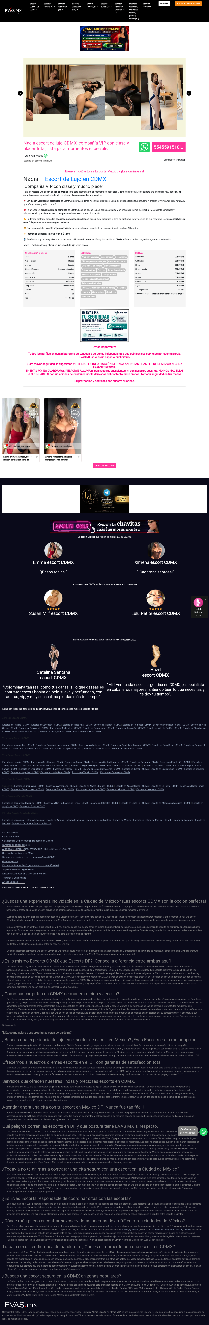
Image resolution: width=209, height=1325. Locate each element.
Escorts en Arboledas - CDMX (94, 745)
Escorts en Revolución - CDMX (175, 762)
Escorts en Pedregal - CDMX (136, 724)
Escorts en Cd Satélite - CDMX (127, 748)
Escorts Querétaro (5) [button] (62, 7)
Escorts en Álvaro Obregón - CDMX (96, 786)
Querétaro (134, 1229)
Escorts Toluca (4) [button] (91, 5)
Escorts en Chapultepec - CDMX (35, 769)
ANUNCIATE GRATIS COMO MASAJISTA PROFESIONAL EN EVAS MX (36, 849)
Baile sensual (107, 257)
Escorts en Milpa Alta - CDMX (77, 724)
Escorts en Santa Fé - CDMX (134, 803)
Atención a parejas (90, 257)
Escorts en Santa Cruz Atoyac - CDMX (101, 769)
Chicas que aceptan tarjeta (94, 261)
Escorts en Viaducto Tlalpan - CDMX (171, 724)
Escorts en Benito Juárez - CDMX (27, 789)
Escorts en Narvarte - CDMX (150, 789)
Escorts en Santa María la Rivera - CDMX (48, 765)
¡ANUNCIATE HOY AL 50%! (188, 3)
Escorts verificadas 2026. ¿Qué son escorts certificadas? (30, 865)
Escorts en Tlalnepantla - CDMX (66, 748)
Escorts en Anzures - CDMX (157, 765)
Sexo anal (121, 288)
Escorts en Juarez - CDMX (135, 769)
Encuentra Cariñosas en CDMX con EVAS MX (24, 873)
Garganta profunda (116, 270)
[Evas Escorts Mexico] (21, 1305)
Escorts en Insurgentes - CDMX (55, 731)
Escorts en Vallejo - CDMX (97, 748)
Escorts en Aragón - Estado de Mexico (65, 820)
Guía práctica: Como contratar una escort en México (27, 840)
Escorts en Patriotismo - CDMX (98, 728)
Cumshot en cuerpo (117, 261)
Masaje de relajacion (91, 274)
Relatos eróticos (147, 5)
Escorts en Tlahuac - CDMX (15, 724)
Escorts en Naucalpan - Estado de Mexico (23, 820)
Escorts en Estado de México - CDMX (152, 820)
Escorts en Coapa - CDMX (25, 731)
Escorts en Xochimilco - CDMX (65, 728)
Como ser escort (10, 836)
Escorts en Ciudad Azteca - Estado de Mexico (108, 820)
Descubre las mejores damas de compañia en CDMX (28, 857)
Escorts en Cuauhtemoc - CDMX (47, 762)
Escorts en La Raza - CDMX (164, 786)
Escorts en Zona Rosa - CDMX (167, 745)
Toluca (186, 1229)
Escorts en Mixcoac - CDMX (120, 789)
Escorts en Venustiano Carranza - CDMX (22, 803)
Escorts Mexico (10, 832)
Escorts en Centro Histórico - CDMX (110, 762)
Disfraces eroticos (112, 266)
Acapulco (159, 1229)
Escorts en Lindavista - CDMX (55, 772)
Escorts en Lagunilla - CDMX (90, 789)
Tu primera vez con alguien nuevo (18, 869)
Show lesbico (98, 292)
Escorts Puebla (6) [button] (49, 5)
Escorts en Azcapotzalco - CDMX (132, 786)
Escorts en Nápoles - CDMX (25, 772)
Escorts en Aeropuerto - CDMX (61, 786)
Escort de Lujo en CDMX (75, 179)
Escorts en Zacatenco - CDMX (115, 772)
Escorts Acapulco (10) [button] (76, 7)
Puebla (124, 1229)
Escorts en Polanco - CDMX (67, 769)
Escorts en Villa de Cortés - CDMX (164, 728)
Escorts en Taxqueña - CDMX (130, 728)
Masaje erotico (109, 274)
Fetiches (101, 270)
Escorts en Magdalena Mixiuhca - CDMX (171, 803)
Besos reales (121, 257)
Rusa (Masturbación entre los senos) (98, 288)
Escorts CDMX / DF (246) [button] (34, 7)
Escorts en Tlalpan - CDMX (107, 724)
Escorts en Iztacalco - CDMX (104, 803)
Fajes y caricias (88, 270)
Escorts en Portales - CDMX (87, 731)
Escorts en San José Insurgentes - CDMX (56, 745)
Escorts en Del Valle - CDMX (60, 789)
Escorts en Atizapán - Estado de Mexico (31, 823)
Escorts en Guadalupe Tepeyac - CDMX (130, 745)
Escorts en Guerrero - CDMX (34, 748)
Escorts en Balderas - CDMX (144, 762)
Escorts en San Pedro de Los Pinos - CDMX (66, 803)
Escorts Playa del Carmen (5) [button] (120, 7)
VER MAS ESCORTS (104, 465)
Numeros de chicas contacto (16, 845)
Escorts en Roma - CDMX (77, 762)
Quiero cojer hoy (10, 861)
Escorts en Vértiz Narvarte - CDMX (124, 765)
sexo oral (86, 292)
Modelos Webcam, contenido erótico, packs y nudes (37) (134, 11)
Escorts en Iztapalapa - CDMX (29, 786)
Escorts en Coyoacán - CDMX (46, 724)
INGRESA (164, 3)
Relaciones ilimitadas (91, 283)
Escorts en (37, 160)
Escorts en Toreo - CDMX (32, 806)
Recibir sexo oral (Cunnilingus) (95, 279)
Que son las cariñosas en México (18, 853)
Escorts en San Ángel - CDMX (33, 728)
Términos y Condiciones (14, 877)
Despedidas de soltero (92, 266)
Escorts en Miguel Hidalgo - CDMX (88, 765)
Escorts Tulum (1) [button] (105, 5)
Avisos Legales (10, 882)
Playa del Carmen (173, 1229)
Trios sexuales (88, 296)
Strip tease (111, 292)
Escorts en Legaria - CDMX (15, 762)
